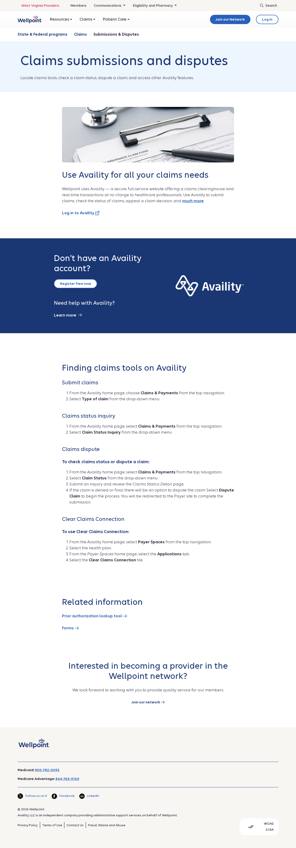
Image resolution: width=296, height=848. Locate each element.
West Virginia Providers (40, 5)
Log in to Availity (78, 213)
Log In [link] (267, 19)
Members (78, 5)
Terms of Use (52, 825)
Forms (68, 628)
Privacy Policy (28, 825)
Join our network (146, 702)
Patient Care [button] (115, 19)
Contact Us (75, 825)
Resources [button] (60, 19)
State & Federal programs (43, 34)
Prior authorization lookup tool (92, 616)
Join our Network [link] (230, 19)
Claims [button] (86, 19)
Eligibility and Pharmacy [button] (153, 5)
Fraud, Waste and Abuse (106, 825)
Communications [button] (108, 5)
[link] (30, 19)
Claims (81, 34)
